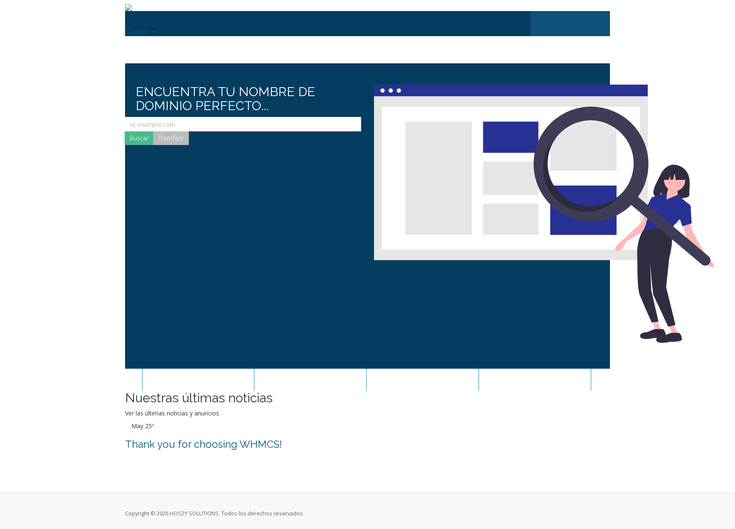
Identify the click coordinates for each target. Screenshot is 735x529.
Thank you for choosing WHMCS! (203, 444)
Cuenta (138, 31)
